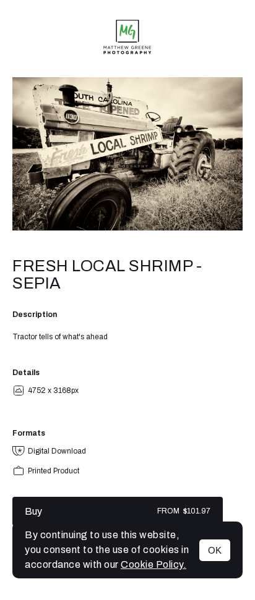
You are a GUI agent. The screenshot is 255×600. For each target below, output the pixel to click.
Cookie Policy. (153, 564)
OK (215, 550)
